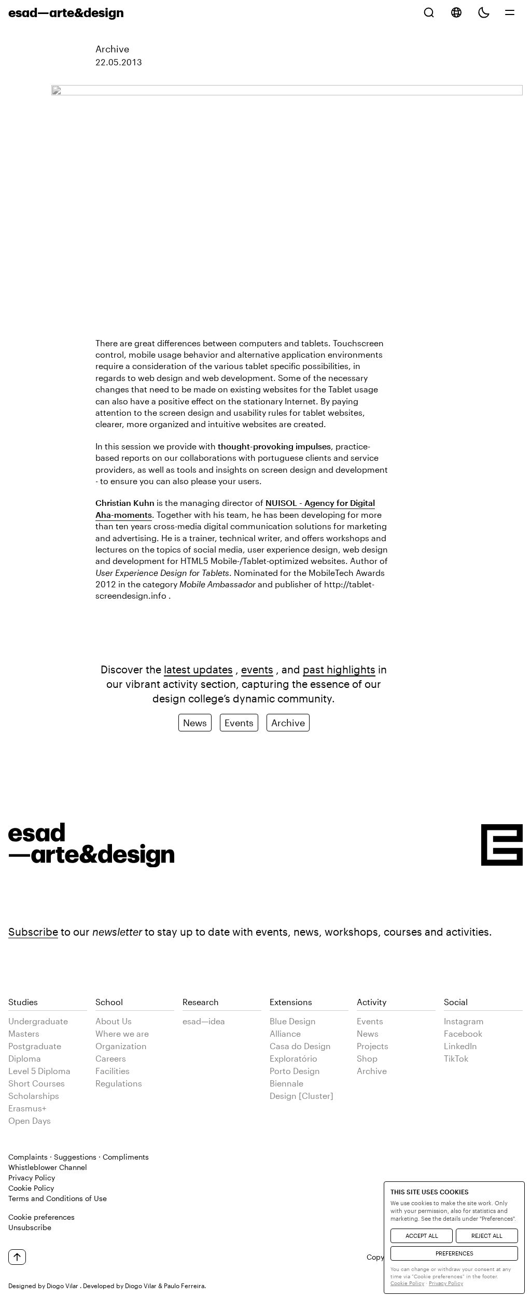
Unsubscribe (29, 1227)
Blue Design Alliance (293, 1027)
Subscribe (33, 931)
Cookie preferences (41, 1216)
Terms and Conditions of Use (57, 1198)
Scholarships (33, 1096)
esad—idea (204, 1021)
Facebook (463, 1033)
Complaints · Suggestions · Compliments (78, 1156)
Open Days (29, 1120)
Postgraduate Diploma (34, 1052)
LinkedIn (460, 1046)
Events (239, 722)
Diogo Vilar (62, 1285)
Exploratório (293, 1058)
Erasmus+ (27, 1108)
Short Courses (36, 1083)
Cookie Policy (31, 1187)
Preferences (454, 1253)
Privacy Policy (31, 1177)
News (195, 722)
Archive (112, 48)
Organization (121, 1046)
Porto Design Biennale (295, 1077)
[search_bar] (429, 12)
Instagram (464, 1021)
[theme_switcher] (484, 12)
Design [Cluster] (301, 1096)
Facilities (112, 1071)
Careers (110, 1058)
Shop (367, 1058)
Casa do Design (300, 1046)
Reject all (486, 1235)
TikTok (456, 1058)
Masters (23, 1033)
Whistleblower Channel (47, 1167)
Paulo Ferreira (184, 1285)
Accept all (422, 1235)
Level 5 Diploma (39, 1071)
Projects (372, 1046)
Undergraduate (38, 1021)
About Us (113, 1021)
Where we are (122, 1033)
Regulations (118, 1083)
